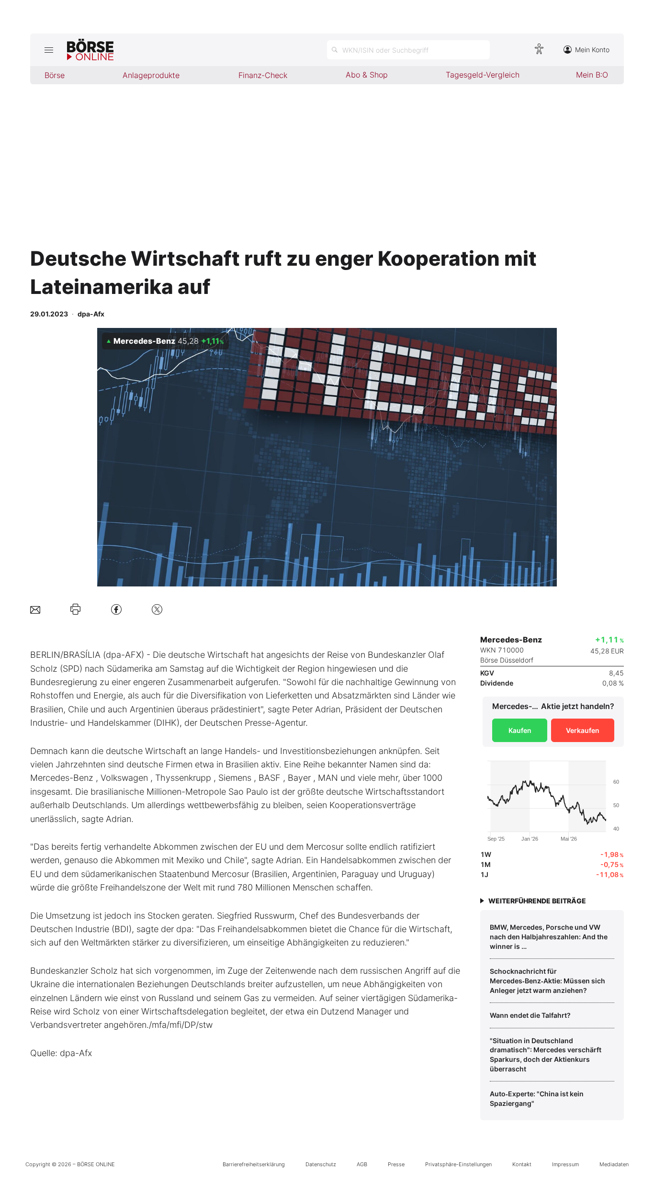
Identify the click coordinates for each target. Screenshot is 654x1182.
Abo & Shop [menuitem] (367, 74)
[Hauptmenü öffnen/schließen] (48, 50)
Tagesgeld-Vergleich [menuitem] (482, 74)
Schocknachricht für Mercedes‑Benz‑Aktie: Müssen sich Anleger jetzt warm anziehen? (547, 980)
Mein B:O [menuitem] (592, 74)
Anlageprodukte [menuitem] (151, 75)
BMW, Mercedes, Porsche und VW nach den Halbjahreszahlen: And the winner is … (549, 936)
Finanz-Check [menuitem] (262, 75)
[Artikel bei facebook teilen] (116, 609)
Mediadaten (614, 1164)
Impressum (565, 1164)
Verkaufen (582, 730)
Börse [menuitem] (55, 75)
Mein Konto (592, 49)
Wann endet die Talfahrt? (530, 1015)
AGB (362, 1164)
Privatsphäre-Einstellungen (458, 1164)
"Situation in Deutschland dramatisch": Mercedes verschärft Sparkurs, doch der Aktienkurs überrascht (545, 1054)
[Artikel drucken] (75, 609)
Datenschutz (320, 1164)
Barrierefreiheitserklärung (254, 1164)
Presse (396, 1164)
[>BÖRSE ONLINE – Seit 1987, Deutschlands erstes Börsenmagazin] (90, 50)
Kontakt (521, 1164)
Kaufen (519, 730)
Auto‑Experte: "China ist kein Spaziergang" (537, 1098)
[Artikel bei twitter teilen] (157, 609)
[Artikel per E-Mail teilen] (35, 609)
